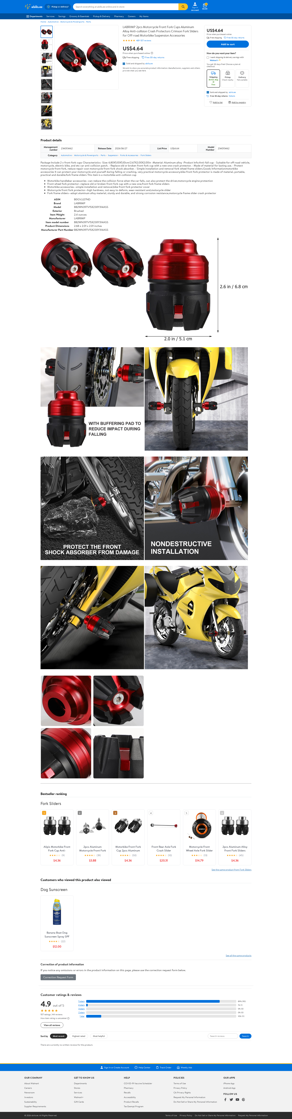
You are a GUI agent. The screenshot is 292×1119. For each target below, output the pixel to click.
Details (232, 96)
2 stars (81, 1012)
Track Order (165, 1067)
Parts (88, 21)
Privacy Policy (180, 1087)
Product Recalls (131, 1101)
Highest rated (78, 1036)
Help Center (144, 1067)
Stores (77, 1087)
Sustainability (30, 1101)
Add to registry (239, 102)
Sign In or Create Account (116, 1067)
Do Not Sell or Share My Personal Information (195, 1101)
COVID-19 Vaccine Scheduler (138, 1083)
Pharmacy (119, 16)
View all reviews (52, 1025)
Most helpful (99, 1036)
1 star (82, 1016)
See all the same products (238, 955)
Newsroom (29, 1092)
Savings (61, 16)
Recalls (127, 1092)
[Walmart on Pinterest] (243, 1100)
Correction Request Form (58, 977)
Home (43, 21)
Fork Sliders (146, 155)
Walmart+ (78, 1097)
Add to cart (228, 44)
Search (245, 1036)
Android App (229, 1087)
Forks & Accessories (129, 155)
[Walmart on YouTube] (237, 1100)
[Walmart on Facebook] (225, 1100)
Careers (131, 16)
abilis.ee (149, 63)
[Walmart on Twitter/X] (231, 1100)
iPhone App (228, 1083)
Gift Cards (79, 1101)
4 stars (81, 1005)
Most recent (58, 1036)
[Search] (183, 6)
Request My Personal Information (189, 1097)
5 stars (81, 1001)
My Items (143, 16)
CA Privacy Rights (182, 1092)
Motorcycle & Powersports (72, 21)
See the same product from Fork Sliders (231, 869)
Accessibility (130, 1097)
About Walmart (31, 1083)
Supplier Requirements (35, 1106)
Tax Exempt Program (133, 1106)
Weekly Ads (186, 1067)
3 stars (81, 1008)
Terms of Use (180, 1083)
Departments (36, 16)
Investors (28, 1097)
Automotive (53, 21)
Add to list (218, 102)
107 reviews (145, 40)
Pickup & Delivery (101, 16)
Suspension (113, 155)
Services (50, 16)
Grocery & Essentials (79, 16)
